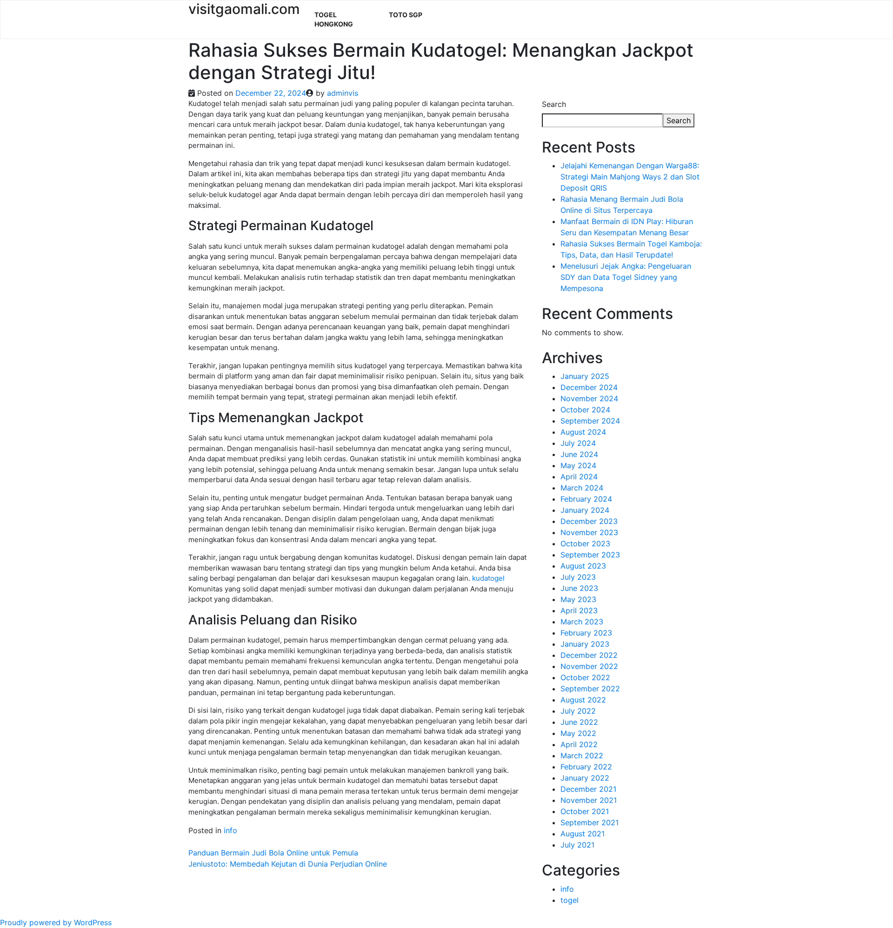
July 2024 (578, 443)
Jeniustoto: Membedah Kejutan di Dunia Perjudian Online (287, 863)
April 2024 (579, 476)
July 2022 (578, 711)
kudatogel (488, 578)
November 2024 (589, 398)
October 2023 (585, 543)
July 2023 (578, 577)
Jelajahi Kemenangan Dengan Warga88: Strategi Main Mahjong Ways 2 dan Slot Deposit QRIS (630, 176)
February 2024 (586, 499)
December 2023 (589, 521)
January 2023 (584, 644)
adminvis (342, 93)
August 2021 (582, 833)
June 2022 (579, 722)
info (230, 830)
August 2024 (583, 432)
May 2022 (578, 733)
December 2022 (589, 655)
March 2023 (581, 621)
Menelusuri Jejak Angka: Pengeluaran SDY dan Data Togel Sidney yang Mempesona (625, 277)
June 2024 (579, 454)
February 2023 (586, 632)
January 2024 (584, 510)
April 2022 (579, 744)
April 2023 (579, 610)
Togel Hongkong (333, 19)
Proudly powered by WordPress (56, 922)
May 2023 (578, 599)
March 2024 (581, 487)
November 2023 (589, 532)
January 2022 (584, 777)
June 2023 (579, 588)
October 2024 (585, 409)
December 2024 (589, 387)
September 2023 (590, 554)
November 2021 (588, 800)
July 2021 (577, 844)
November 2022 (589, 666)
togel (569, 900)
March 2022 (581, 755)
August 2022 (583, 699)
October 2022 (585, 677)
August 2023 (583, 565)
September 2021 (589, 822)
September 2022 (590, 688)
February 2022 (586, 766)
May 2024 (578, 465)
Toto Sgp (405, 15)
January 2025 (584, 376)
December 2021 (588, 789)
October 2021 (584, 811)
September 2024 (590, 420)
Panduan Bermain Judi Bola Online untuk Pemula (273, 852)
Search (554, 104)
